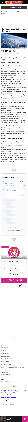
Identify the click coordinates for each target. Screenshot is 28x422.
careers (10, 395)
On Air (13, 11)
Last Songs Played (5, 11)
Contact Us (4, 347)
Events (24, 11)
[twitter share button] (6, 51)
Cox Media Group (10, 390)
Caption (22, 45)
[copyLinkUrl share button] (14, 51)
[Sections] (3, 2)
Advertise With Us (6, 374)
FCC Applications (6, 364)
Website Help (5, 381)
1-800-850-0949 (14, 280)
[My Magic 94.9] (14, 2)
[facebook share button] (2, 51)
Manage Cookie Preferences (8, 397)
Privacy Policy (17, 393)
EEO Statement (5, 356)
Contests (19, 11)
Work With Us (5, 350)
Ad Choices (22, 394)
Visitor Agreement (6, 393)
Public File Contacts (6, 359)
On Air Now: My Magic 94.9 (14, 256)
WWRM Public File (6, 361)
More (3, 13)
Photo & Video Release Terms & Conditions (13, 367)
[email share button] (10, 51)
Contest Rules (5, 353)
